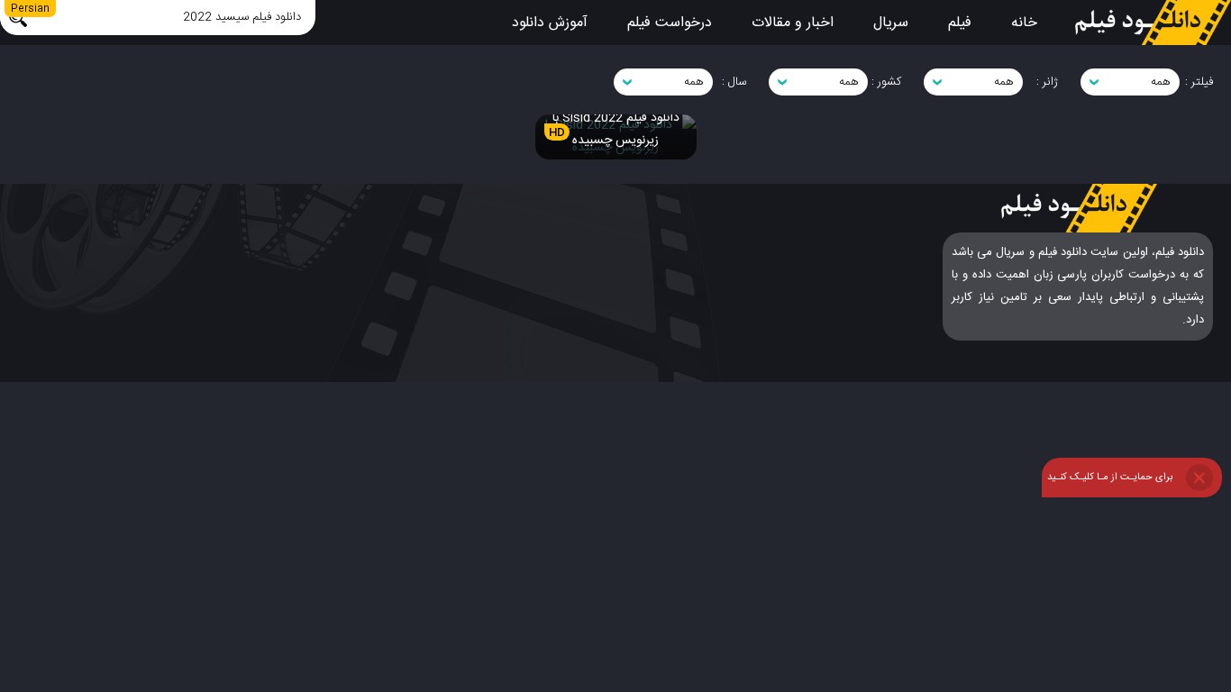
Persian (30, 9)
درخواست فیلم (669, 23)
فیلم (959, 23)
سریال (890, 23)
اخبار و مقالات (793, 23)
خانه (1024, 23)
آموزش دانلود (550, 23)
